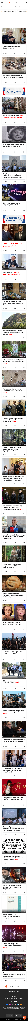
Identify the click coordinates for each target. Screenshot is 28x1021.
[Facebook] (7, 1005)
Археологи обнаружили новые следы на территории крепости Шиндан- (13, 332)
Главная (19, 15)
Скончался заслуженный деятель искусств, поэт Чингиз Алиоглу (13, 740)
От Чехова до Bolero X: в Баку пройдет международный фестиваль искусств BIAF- (13, 507)
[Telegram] (18, 1005)
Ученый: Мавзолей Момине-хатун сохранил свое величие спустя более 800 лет (14, 536)
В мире (15, 6)
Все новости (4, 6)
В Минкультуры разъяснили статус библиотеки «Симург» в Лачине (13, 303)
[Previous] (1, 12)
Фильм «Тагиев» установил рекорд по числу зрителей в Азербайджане (12, 887)
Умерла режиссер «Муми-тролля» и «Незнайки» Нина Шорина (14, 145)
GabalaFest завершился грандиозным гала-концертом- (12, 945)
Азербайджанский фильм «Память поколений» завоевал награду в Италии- (13, 858)
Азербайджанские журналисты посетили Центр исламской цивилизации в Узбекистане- (13, 175)
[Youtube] (15, 1005)
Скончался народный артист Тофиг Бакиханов (12, 47)
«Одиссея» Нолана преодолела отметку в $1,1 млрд (13, 652)
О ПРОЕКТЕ (14, 1001)
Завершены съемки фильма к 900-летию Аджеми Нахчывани (13, 76)
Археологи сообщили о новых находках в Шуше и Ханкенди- (13, 390)
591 (21, 986)
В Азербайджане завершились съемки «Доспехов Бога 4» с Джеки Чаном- (13, 420)
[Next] (26, 12)
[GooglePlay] (9, 1015)
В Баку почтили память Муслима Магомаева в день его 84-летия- (13, 361)
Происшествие (22, 6)
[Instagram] (10, 1005)
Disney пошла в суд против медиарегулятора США (11, 204)
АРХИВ (14, 996)
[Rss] (21, 1005)
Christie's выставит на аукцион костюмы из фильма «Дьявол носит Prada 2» (12, 770)
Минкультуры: (12, 274)
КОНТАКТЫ (14, 994)
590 (18, 986)
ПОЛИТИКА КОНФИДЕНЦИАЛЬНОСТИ (14, 998)
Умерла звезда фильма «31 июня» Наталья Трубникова (12, 623)
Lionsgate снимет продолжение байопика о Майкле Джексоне (13, 798)
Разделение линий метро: (13, 116)
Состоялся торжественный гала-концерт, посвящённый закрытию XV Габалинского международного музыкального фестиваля (14, 974)
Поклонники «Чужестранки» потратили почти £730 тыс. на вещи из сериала (12, 566)
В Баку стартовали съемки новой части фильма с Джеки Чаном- (13, 712)
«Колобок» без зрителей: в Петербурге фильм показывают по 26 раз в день (13, 595)
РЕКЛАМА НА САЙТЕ (14, 991)
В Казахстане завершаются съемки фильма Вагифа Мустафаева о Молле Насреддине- (12, 449)
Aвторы (11, 6)
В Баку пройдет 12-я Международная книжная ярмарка (11, 916)
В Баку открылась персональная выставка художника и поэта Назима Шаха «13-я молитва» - (13, 478)
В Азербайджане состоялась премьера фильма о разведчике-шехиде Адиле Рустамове (13, 828)
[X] (12, 1005)
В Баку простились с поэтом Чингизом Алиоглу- (12, 682)
